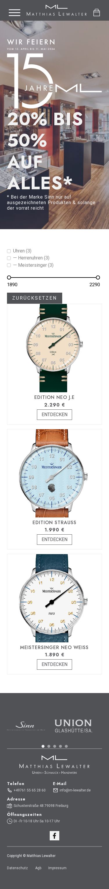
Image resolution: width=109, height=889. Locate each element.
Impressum (57, 868)
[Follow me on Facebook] (54, 835)
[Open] (14, 12)
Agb (38, 868)
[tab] (43, 746)
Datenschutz (17, 868)
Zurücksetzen (34, 298)
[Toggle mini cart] (96, 12)
